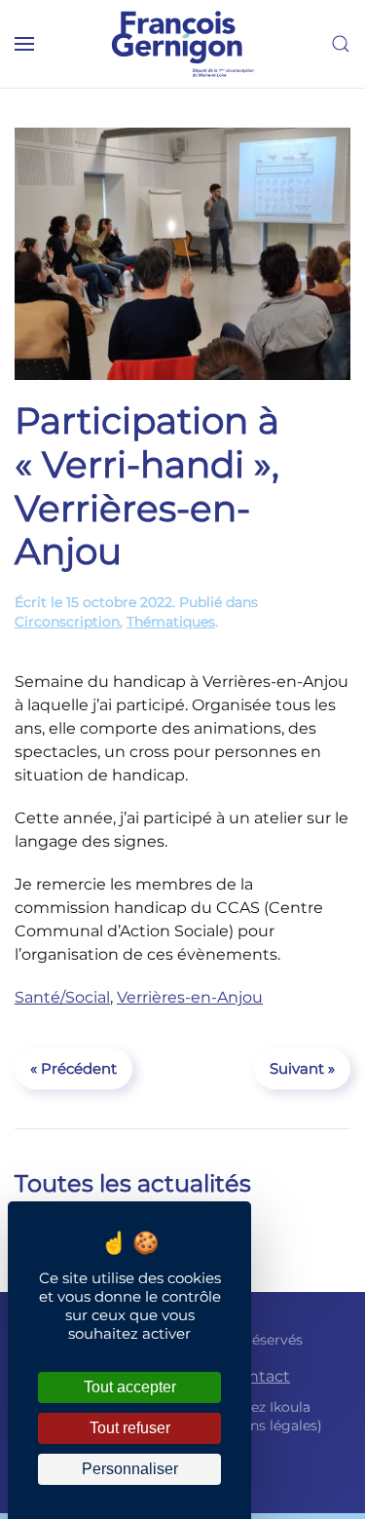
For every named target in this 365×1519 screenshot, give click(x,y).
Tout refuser (130, 1428)
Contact (258, 1376)
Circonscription (67, 621)
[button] (24, 44)
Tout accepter (130, 1387)
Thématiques (171, 621)
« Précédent (73, 1068)
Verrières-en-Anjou (190, 997)
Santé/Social (62, 997)
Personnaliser (130, 1469)
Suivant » (302, 1068)
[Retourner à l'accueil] (183, 44)
